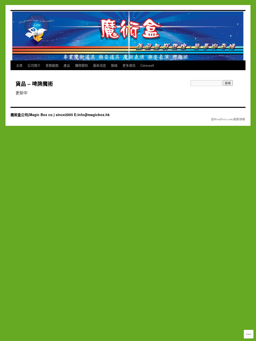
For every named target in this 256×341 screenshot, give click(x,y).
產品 (67, 65)
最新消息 (99, 65)
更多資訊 (129, 65)
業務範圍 (52, 65)
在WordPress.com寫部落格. (228, 119)
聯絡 (114, 65)
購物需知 (81, 65)
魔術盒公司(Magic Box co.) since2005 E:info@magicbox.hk (60, 114)
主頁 (19, 65)
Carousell (147, 65)
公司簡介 (34, 65)
